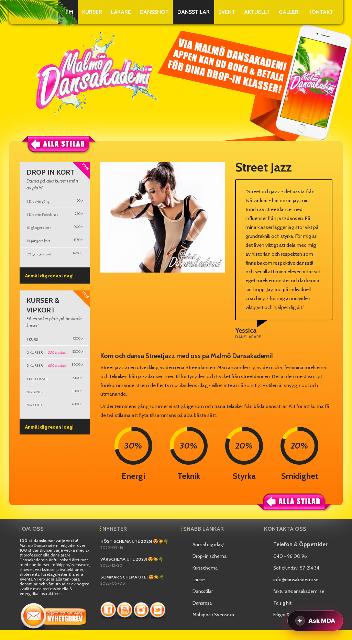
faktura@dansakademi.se (298, 591)
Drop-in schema (209, 556)
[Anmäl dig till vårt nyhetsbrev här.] (54, 614)
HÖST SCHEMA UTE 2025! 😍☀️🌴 (134, 541)
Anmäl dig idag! (208, 544)
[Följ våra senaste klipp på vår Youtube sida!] (125, 609)
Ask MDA (321, 620)
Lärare (198, 579)
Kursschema (205, 568)
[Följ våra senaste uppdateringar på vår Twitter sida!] (157, 609)
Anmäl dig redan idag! (49, 276)
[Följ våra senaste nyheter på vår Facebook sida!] (108, 609)
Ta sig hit (282, 603)
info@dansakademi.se (296, 579)
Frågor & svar (286, 614)
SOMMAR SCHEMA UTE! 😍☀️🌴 (132, 577)
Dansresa (202, 603)
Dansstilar (202, 591)
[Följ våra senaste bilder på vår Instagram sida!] (141, 609)
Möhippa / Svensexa (213, 614)
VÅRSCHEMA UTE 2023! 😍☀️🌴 (131, 559)
